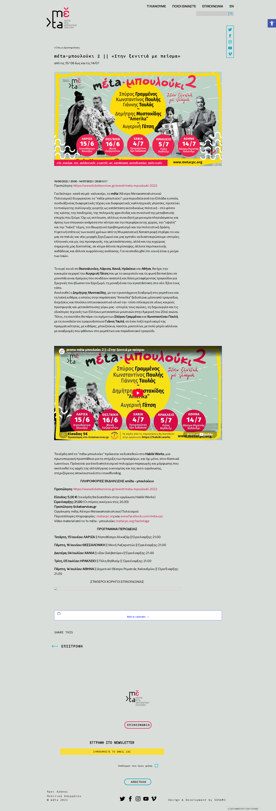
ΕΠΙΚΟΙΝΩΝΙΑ (138, 725)
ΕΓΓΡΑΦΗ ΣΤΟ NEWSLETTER (112, 742)
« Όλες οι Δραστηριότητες (67, 47)
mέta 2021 (59, 799)
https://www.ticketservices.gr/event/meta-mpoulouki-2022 (115, 185)
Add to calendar (136, 616)
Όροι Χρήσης (57, 791)
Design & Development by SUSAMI (197, 799)
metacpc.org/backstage (133, 521)
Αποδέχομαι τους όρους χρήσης (135, 765)
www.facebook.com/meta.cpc (141, 516)
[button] (272, 23)
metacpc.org (106, 516)
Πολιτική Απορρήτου (64, 796)
